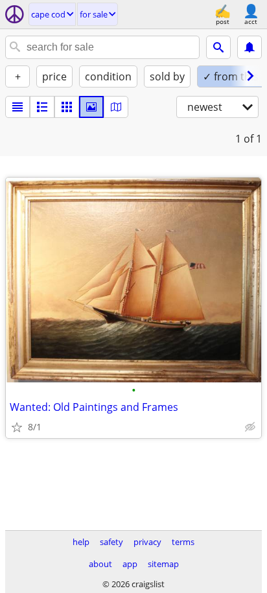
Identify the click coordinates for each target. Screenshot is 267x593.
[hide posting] (250, 427)
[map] (116, 107)
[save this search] (249, 47)
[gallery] (91, 107)
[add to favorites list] (17, 427)
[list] (17, 107)
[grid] (66, 107)
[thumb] (42, 107)
